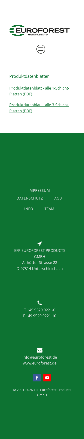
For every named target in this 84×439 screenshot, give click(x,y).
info (28, 208)
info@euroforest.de (40, 357)
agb (58, 198)
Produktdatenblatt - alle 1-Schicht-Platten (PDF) (39, 91)
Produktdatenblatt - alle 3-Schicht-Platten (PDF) (39, 108)
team (49, 208)
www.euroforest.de (39, 363)
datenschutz (30, 198)
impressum (39, 190)
